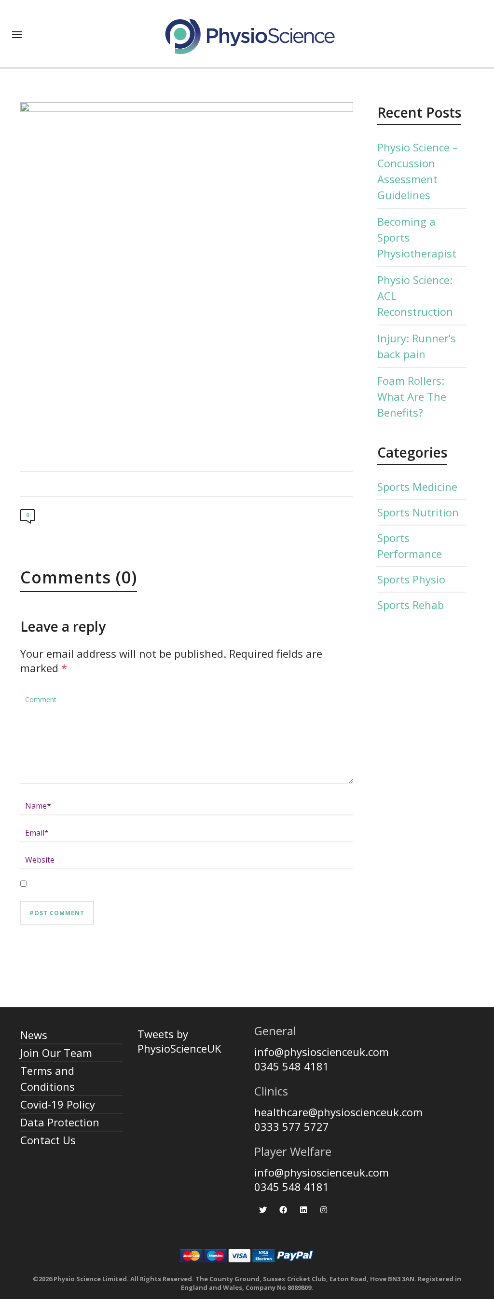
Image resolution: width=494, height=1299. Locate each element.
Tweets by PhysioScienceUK (179, 1041)
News (33, 1035)
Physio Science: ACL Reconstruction (415, 295)
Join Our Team (56, 1052)
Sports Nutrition (418, 512)
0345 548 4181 (291, 1066)
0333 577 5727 (291, 1126)
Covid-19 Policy (57, 1104)
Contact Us (48, 1140)
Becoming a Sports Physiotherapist (416, 237)
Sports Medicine (417, 486)
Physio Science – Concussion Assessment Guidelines (417, 171)
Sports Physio (411, 579)
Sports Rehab (410, 604)
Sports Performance (409, 545)
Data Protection (59, 1122)
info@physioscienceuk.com (321, 1051)
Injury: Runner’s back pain (416, 346)
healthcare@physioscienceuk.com (338, 1112)
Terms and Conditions (47, 1078)
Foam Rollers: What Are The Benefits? (411, 396)
